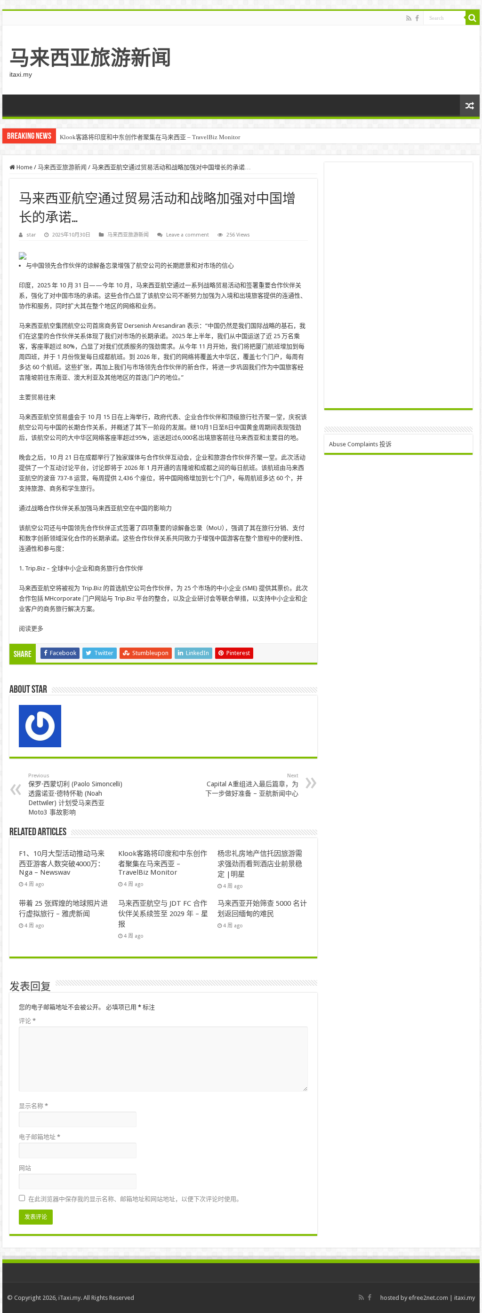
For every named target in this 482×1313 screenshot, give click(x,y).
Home (23, 167)
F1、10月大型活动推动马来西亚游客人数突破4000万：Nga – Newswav (61, 863)
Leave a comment (187, 235)
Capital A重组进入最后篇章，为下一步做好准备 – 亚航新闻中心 (251, 785)
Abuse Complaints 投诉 (360, 444)
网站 (25, 1167)
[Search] (473, 18)
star (31, 235)
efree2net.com (428, 1297)
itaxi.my (464, 1297)
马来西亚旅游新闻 (90, 58)
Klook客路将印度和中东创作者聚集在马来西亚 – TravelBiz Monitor (150, 137)
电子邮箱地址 (39, 1136)
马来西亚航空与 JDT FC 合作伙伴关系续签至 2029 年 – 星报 (163, 913)
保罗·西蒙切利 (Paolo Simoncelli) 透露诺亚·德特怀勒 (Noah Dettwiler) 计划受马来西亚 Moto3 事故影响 (75, 794)
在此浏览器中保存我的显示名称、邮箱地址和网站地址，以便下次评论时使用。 (135, 1198)
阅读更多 (31, 628)
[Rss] (408, 18)
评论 (27, 1020)
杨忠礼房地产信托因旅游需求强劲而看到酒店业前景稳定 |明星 (259, 863)
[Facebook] (417, 18)
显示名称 (33, 1105)
